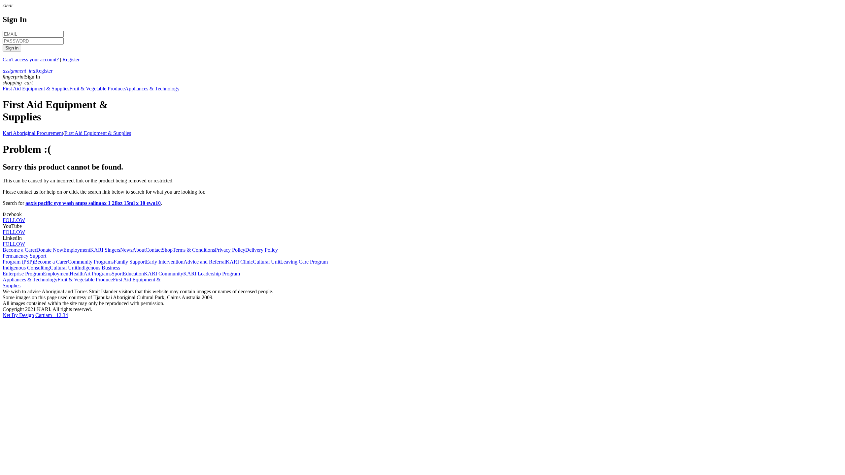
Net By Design (18, 315)
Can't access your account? (31, 59)
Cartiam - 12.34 (51, 315)
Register (71, 59)
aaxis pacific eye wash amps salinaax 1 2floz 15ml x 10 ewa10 (93, 203)
